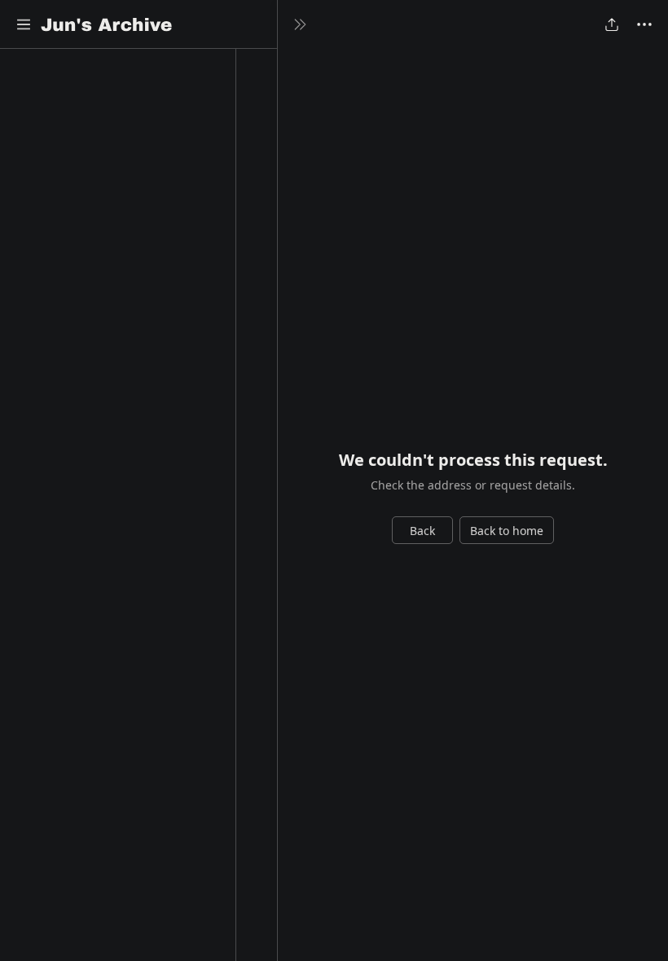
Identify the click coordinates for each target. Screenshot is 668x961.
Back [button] (422, 530)
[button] (23, 24)
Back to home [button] (506, 530)
